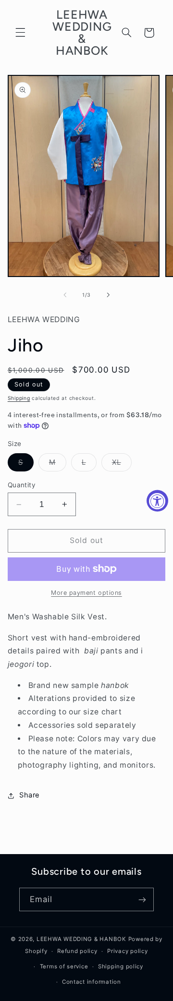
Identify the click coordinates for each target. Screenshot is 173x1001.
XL (122, 464)
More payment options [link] (86, 592)
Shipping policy (120, 966)
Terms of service (64, 966)
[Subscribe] (142, 899)
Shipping (19, 398)
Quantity (22, 485)
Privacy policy (127, 951)
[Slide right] (108, 294)
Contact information (91, 981)
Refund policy (77, 951)
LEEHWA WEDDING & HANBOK (81, 939)
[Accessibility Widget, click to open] (157, 500)
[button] (20, 33)
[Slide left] (64, 294)
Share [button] (29, 795)
